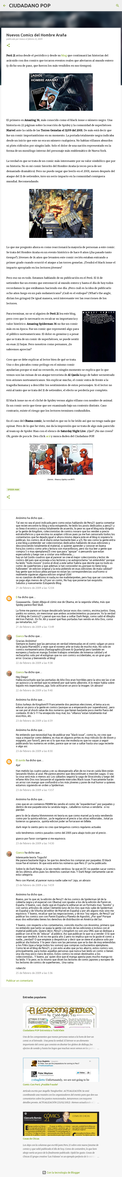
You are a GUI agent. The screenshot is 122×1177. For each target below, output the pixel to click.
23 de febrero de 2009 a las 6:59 (34, 720)
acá (48, 436)
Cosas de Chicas (31, 1138)
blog (64, 55)
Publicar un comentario (19, 980)
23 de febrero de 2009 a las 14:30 (35, 843)
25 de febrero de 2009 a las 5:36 (34, 973)
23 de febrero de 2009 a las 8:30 (34, 751)
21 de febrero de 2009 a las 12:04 (35, 587)
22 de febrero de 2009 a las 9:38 (34, 662)
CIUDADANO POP (30, 5)
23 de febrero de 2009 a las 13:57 (35, 790)
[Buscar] (55, 5)
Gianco (20, 636)
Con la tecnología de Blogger (63, 1172)
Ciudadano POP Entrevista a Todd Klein (43, 1030)
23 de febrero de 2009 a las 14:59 (35, 885)
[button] (8, 45)
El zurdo (20, 760)
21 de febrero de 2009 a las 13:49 (35, 626)
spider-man (13, 490)
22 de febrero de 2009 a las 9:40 (34, 690)
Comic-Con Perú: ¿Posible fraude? (40, 1084)
